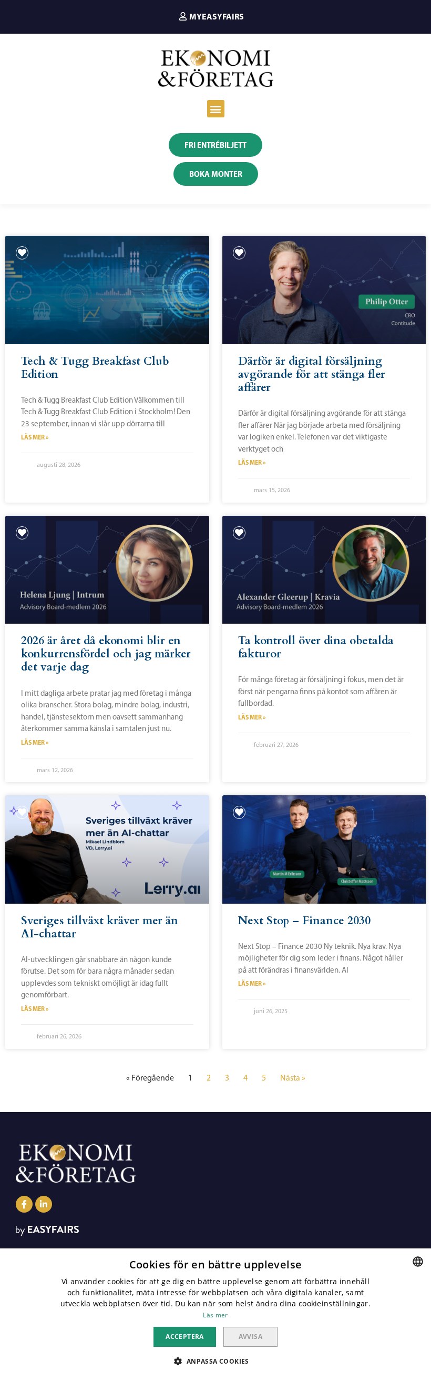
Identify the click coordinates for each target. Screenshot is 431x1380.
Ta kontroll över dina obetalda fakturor (316, 647)
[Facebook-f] (24, 1204)
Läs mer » (35, 437)
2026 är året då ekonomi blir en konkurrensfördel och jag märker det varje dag (106, 654)
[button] (211, 16)
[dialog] (215, 1314)
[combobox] (418, 1261)
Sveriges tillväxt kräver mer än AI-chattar (99, 927)
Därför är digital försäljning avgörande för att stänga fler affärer (311, 374)
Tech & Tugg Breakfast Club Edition (95, 368)
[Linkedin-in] (43, 1204)
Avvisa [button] (250, 1336)
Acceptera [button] (185, 1336)
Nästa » (292, 1078)
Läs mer (215, 1315)
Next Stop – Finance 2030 (304, 920)
